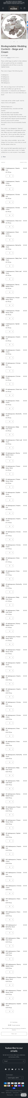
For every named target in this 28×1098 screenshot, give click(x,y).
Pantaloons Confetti (13, 1090)
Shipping (8, 57)
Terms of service (23, 1092)
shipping (18, 1028)
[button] (3, 8)
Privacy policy (16, 1092)
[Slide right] (17, 41)
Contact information (19, 1094)
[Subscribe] (23, 1061)
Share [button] (4, 156)
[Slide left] (10, 41)
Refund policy (8, 1092)
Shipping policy (10, 1094)
